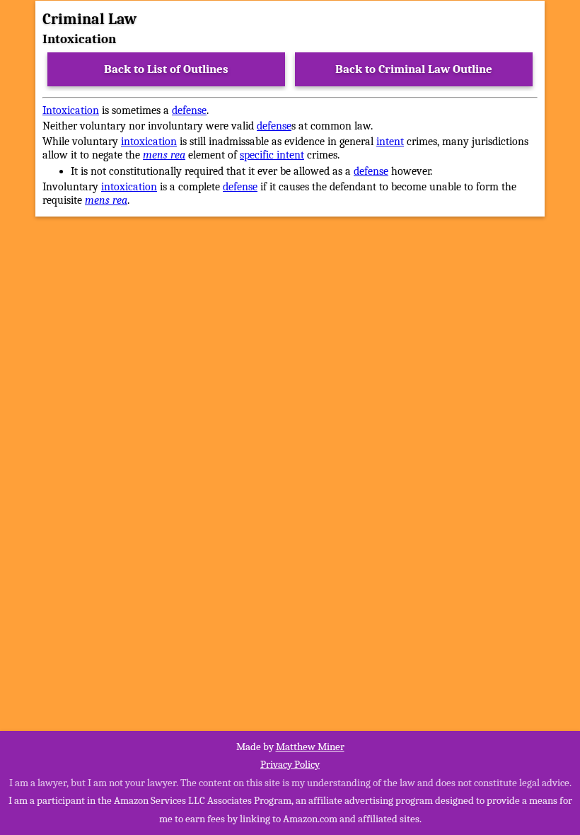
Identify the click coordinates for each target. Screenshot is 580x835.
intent (390, 141)
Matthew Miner (310, 746)
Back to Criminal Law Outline (413, 69)
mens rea (164, 155)
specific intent (272, 155)
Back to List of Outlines (166, 69)
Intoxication (70, 110)
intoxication (149, 141)
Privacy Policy (290, 764)
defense (189, 110)
